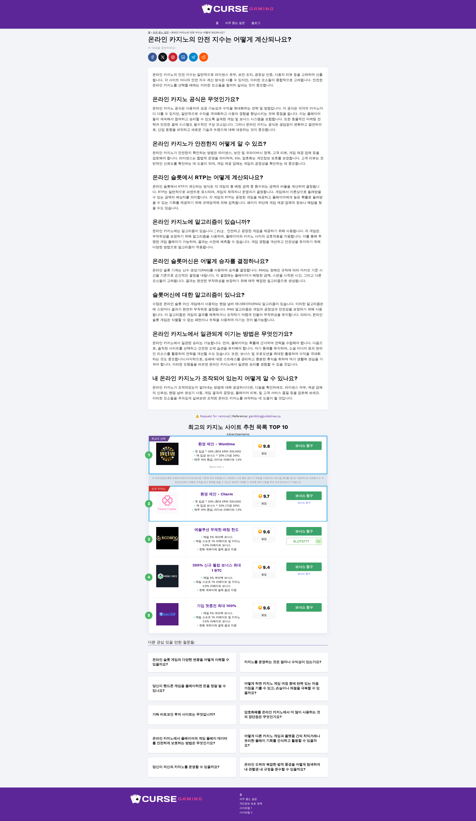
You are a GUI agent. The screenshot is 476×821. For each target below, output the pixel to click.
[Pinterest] (172, 57)
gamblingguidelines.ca (265, 416)
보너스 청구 (304, 446)
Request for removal (215, 416)
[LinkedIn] (183, 57)
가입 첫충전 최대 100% (216, 605)
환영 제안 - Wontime (216, 444)
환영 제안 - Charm (216, 494)
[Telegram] (193, 57)
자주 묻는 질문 (235, 23)
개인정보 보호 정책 (250, 803)
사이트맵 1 (245, 807)
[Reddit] (203, 57)
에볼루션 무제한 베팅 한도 (216, 529)
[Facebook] (152, 57)
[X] (162, 57)
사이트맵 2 (245, 812)
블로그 (255, 23)
